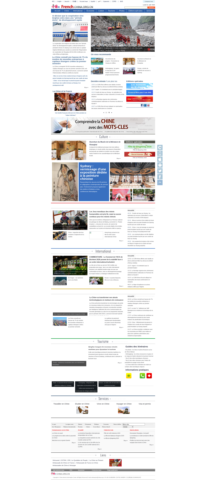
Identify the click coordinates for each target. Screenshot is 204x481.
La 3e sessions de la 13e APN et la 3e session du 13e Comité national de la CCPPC (89, 445)
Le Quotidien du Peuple (79, 460)
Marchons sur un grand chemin (61, 440)
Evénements (88, 424)
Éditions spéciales (135, 11)
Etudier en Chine (82, 404)
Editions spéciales (134, 81)
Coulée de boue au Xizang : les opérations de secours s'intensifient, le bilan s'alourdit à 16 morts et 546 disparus (107, 94)
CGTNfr (63, 460)
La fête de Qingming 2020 (111, 438)
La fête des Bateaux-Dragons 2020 (114, 435)
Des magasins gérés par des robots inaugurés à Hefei (69, 314)
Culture (101, 11)
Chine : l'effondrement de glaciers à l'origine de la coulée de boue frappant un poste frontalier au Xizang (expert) (140, 324)
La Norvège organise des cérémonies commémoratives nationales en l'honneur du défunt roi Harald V (107, 101)
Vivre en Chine (103, 404)
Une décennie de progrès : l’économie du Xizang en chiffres (112, 61)
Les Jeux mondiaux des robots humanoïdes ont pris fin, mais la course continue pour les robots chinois (105, 214)
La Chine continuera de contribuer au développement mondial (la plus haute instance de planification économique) (140, 317)
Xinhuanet (56, 460)
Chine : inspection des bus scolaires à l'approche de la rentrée (76, 234)
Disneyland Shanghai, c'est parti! (139, 433)
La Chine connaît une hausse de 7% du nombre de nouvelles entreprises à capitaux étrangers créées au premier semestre (70, 60)
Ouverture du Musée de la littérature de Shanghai (144, 61)
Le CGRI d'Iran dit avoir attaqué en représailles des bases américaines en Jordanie (140, 280)
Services (150, 11)
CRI (69, 460)
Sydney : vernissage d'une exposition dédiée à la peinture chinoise (93, 172)
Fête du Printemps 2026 (140, 157)
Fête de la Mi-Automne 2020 (112, 433)
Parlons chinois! (106, 426)
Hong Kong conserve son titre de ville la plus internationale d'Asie (112, 234)
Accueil (57, 11)
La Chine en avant (57, 433)
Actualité (131, 210)
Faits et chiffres (117, 424)
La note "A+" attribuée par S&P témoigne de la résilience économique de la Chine (140, 310)
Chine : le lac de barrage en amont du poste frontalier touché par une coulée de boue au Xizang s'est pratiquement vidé (69, 83)
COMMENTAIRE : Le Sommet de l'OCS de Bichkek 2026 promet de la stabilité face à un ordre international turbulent (106, 259)
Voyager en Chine (124, 404)
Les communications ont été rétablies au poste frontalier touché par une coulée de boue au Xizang (141, 236)
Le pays (54, 424)
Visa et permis (145, 404)
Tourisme (111, 11)
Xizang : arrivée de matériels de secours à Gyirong (143, 70)
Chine (66, 11)
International (77, 11)
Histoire (80, 424)
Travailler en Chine (61, 404)
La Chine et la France (62, 91)
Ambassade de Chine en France (63, 463)
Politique (96, 424)
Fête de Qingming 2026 (140, 150)
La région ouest (69, 424)
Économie (90, 11)
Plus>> (86, 87)
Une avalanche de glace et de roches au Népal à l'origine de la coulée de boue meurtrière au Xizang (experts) (141, 243)
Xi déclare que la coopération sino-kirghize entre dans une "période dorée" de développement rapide (68, 18)
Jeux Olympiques (56, 426)
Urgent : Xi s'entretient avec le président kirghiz (108, 89)
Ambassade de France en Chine (87, 463)
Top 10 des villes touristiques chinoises (137, 358)
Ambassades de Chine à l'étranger (64, 465)
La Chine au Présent (96, 460)
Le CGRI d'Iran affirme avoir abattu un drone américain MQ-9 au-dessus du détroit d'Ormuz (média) (140, 261)
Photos (121, 11)
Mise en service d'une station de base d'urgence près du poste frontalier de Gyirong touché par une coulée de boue (141, 222)
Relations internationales (69, 426)
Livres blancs (96, 426)
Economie (106, 424)
